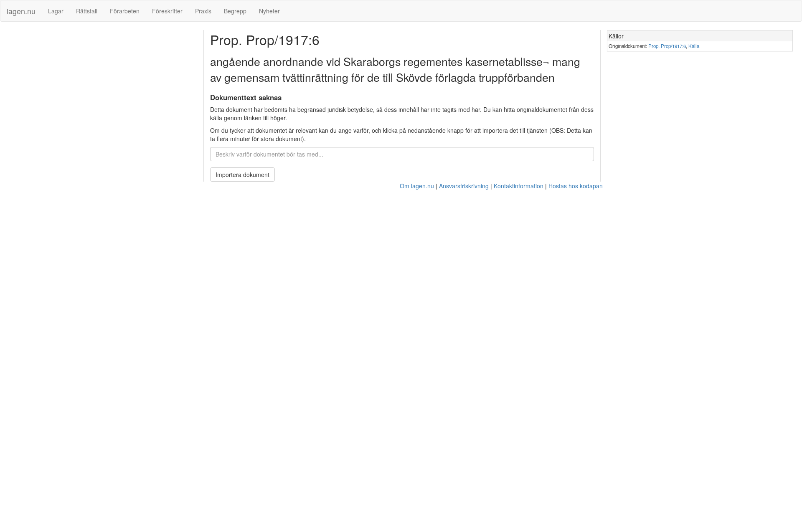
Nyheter (269, 11)
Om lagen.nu (417, 186)
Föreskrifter (167, 11)
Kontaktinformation (518, 186)
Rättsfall (86, 11)
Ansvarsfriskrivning (464, 186)
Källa (693, 46)
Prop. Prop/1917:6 (667, 46)
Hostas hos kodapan (575, 186)
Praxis (203, 11)
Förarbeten (125, 11)
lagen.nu (21, 10)
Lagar (55, 11)
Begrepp (235, 11)
